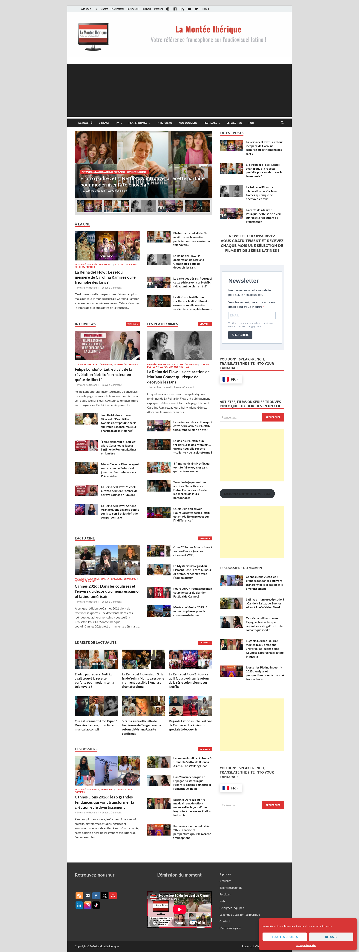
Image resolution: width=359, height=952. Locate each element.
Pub (251, 122)
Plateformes (117, 8)
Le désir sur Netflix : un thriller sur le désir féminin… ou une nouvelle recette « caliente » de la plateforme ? (192, 302)
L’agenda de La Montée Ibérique (240, 914)
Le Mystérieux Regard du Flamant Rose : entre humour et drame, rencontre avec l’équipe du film (192, 571)
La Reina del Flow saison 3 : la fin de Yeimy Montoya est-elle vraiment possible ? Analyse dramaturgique (143, 680)
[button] (206, 164)
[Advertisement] (179, 90)
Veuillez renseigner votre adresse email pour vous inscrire (251, 304)
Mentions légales (230, 928)
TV (95, 8)
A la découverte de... (100, 264)
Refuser (331, 937)
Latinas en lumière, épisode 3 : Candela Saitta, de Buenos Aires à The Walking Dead (192, 762)
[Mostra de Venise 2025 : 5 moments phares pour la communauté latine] (159, 607)
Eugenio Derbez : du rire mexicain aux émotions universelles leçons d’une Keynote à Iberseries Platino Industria (192, 807)
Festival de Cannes (85, 581)
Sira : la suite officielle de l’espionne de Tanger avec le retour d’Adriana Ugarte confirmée (141, 727)
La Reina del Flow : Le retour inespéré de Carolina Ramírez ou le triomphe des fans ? (105, 277)
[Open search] (282, 123)
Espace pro (234, 122)
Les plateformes (168, 367)
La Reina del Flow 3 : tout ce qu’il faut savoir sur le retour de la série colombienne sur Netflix (189, 680)
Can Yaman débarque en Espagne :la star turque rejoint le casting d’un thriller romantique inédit (192, 782)
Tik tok (205, 8)
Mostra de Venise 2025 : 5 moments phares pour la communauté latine (190, 611)
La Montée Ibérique (107, 946)
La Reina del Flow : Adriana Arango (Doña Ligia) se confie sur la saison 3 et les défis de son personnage (120, 511)
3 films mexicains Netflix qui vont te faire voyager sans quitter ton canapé (191, 467)
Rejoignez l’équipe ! (232, 907)
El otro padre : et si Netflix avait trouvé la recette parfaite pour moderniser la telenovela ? (191, 238)
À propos (225, 874)
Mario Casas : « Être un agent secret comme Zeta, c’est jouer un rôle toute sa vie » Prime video (120, 469)
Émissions (116, 578)
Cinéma (104, 8)
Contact (225, 921)
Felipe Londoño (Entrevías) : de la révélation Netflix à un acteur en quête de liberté (103, 374)
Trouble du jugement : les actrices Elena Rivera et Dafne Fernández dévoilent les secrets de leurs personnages (191, 489)
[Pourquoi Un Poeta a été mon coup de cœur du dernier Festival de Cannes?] (159, 589)
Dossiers (158, 8)
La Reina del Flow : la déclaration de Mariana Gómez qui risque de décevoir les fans (188, 261)
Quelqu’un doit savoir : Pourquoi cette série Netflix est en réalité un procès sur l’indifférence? (192, 514)
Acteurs (118, 364)
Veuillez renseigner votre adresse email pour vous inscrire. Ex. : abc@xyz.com (251, 325)
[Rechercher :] (252, 417)
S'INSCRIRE (240, 334)
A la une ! (86, 8)
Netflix (143, 172)
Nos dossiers (188, 122)
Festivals (146, 8)
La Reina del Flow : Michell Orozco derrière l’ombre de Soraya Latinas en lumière (119, 490)
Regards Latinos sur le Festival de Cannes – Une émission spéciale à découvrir (190, 725)
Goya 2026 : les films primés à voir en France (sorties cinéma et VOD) (192, 551)
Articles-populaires (114, 172)
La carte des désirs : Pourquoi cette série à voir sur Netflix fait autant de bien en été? (192, 282)
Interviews (133, 8)
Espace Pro (132, 172)
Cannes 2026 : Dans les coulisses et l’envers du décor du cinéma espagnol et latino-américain (107, 591)
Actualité (85, 122)
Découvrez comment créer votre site (247, 493)
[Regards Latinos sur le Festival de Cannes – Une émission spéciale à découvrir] (190, 705)
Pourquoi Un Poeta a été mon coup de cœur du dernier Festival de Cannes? (192, 592)
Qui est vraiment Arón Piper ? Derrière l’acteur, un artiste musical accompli (96, 725)
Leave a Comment (117, 190)
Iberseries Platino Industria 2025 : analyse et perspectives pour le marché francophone (192, 831)
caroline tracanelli (95, 190)
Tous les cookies (285, 937)
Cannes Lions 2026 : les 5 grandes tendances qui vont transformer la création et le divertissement (104, 802)
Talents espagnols (231, 887)
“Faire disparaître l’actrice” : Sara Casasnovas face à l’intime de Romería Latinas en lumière (118, 447)
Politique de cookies (306, 945)
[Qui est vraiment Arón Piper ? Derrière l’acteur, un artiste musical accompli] (96, 705)
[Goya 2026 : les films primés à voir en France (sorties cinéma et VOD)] (159, 547)
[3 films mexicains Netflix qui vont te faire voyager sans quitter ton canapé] (159, 464)
